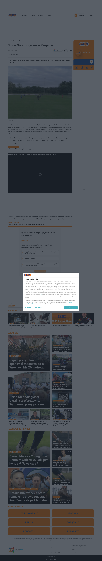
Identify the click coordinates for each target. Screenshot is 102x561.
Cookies (34, 303)
